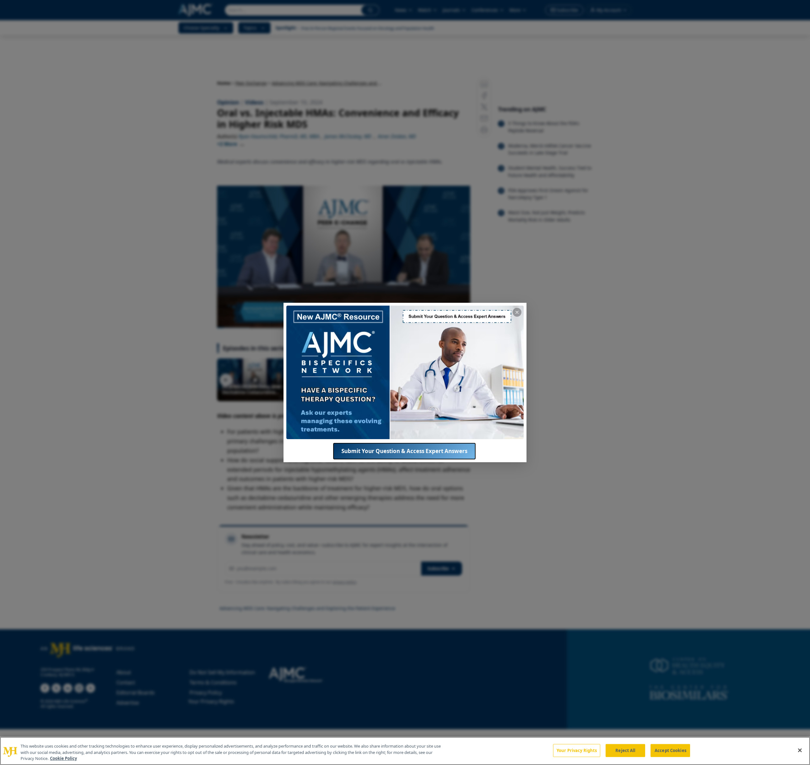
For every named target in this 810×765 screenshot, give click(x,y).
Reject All (625, 750)
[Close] (800, 750)
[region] (405, 751)
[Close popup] (517, 312)
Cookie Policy (63, 758)
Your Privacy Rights (577, 750)
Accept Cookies (670, 750)
